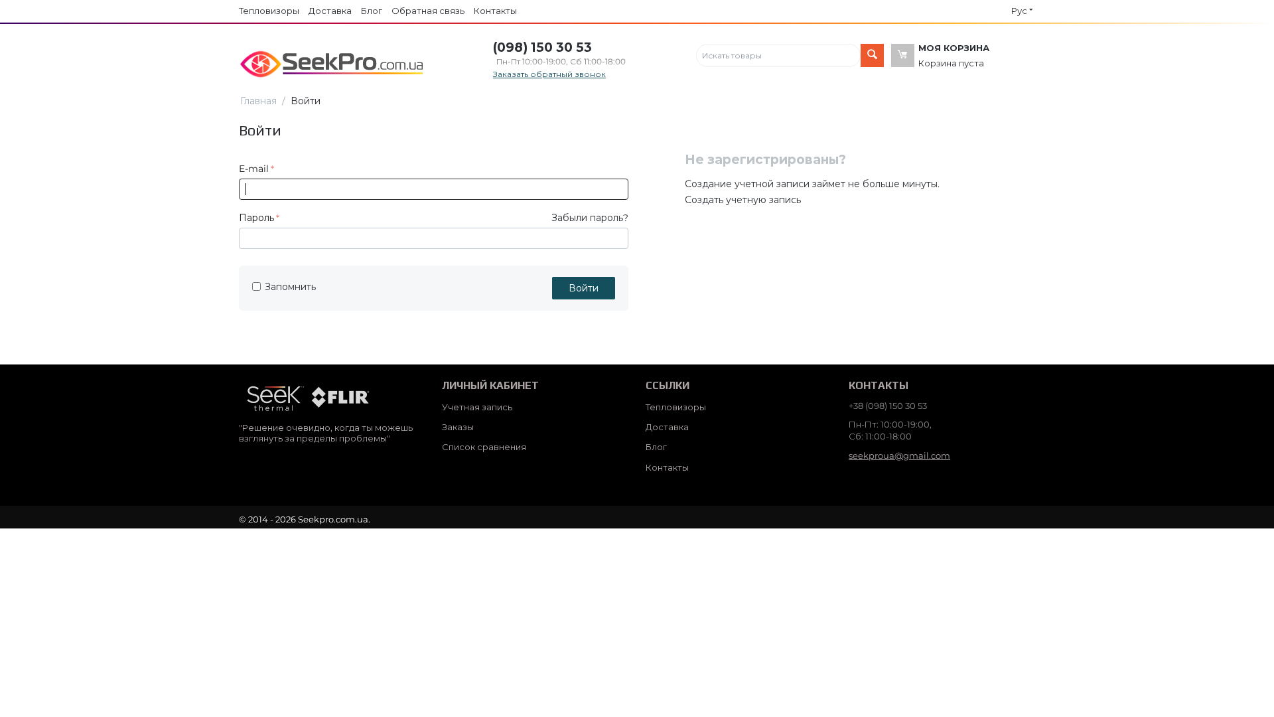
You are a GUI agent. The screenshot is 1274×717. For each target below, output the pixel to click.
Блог (371, 10)
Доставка (330, 10)
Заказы (458, 427)
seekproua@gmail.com (899, 455)
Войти (584, 288)
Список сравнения (484, 446)
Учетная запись (477, 407)
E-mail (254, 169)
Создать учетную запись (743, 200)
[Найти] (872, 55)
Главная (258, 101)
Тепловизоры (269, 10)
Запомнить (290, 287)
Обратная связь (427, 10)
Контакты (495, 10)
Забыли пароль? (589, 218)
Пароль (256, 218)
